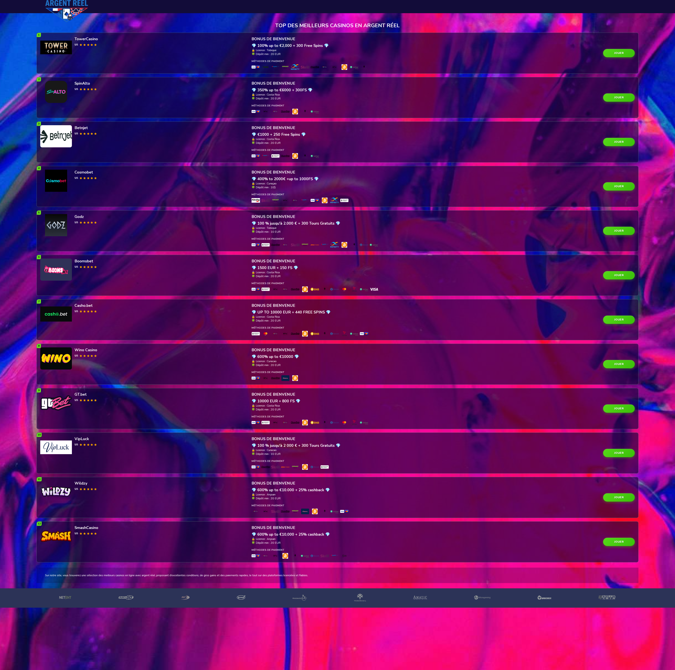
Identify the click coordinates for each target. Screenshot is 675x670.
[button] (619, 53)
